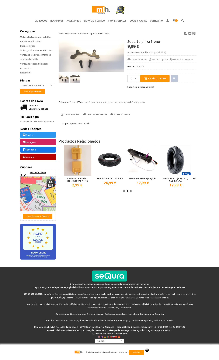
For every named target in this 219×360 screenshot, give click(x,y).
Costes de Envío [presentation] (96, 114)
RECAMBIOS (56, 20)
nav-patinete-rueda (125, 294)
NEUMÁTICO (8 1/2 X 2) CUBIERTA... (175, 179)
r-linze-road (170, 294)
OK (179, 357)
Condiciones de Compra (117, 320)
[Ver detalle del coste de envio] (24, 108)
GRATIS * (33, 105)
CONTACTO (156, 20)
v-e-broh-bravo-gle (116, 298)
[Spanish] (116, 337)
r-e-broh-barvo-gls (140, 294)
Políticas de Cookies (164, 320)
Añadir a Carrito (156, 78)
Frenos (73, 102)
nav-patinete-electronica (105, 294)
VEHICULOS (41, 20)
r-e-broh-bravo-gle (156, 294)
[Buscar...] (182, 21)
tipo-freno (89, 102)
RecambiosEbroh (38, 172)
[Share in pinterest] (194, 33)
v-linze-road (144, 298)
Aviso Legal (75, 320)
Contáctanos (61, 320)
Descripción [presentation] (72, 114)
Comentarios (138, 102)
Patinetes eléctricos (30, 41)
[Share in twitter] (190, 33)
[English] (99, 337)
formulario (133, 314)
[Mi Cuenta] (168, 21)
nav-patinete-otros (120, 102)
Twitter (30, 135)
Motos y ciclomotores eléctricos (36, 50)
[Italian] (108, 337)
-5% (50, 181)
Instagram (31, 142)
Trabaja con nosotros (115, 314)
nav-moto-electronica (52, 294)
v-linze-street (155, 298)
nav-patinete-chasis (86, 294)
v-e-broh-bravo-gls (131, 298)
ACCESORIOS (74, 20)
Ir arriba (50, 320)
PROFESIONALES (117, 20)
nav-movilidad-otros (69, 294)
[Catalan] (119, 337)
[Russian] (113, 337)
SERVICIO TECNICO (94, 20)
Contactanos (62, 314)
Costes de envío (138, 59)
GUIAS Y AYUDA (138, 20)
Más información (191, 357)
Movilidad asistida (29, 59)
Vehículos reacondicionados (34, 63)
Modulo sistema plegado (142, 178)
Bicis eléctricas (27, 46)
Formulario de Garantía (152, 314)
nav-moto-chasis (33, 293)
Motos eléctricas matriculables (35, 37)
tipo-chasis (56, 297)
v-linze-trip (165, 298)
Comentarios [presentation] (122, 114)
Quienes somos (78, 314)
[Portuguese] (111, 337)
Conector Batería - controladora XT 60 (77, 179)
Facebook (31, 150)
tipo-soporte (102, 102)
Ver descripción (160, 59)
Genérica (139, 66)
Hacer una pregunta (183, 59)
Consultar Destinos (38, 109)
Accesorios (25, 68)
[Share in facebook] (186, 33)
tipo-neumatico (100, 298)
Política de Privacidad (93, 320)
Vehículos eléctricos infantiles (35, 55)
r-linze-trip (190, 294)
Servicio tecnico (95, 314)
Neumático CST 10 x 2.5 (110, 178)
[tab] (70, 115)
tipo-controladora (71, 298)
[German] (105, 337)
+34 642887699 (161, 327)
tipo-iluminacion (86, 298)
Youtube (30, 157)
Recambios (26, 72)
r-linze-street (180, 294)
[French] (102, 337)
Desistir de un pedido (141, 320)
